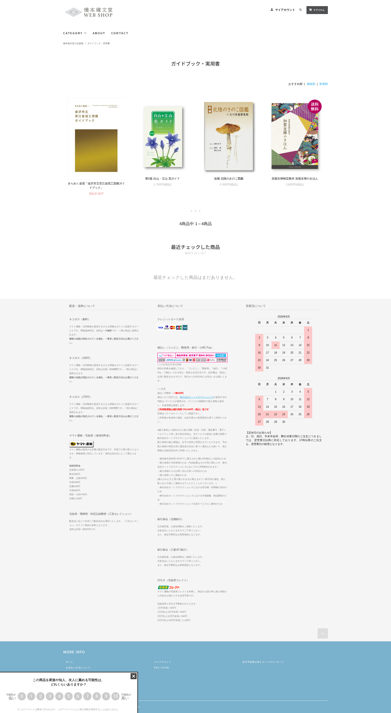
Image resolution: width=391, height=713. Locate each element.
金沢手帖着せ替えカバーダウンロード (263, 662)
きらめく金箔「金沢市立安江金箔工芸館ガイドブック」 (96, 185)
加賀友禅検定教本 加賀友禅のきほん (295, 178)
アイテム (319, 10)
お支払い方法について (78, 667)
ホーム (69, 662)
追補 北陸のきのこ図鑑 (228, 178)
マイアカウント (285, 9)
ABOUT (99, 33)
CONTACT (120, 33)
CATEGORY (73, 33)
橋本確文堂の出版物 (73, 43)
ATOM (165, 667)
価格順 (311, 83)
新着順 (323, 83)
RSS (156, 667)
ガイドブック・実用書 (98, 43)
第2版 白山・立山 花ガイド (162, 178)
